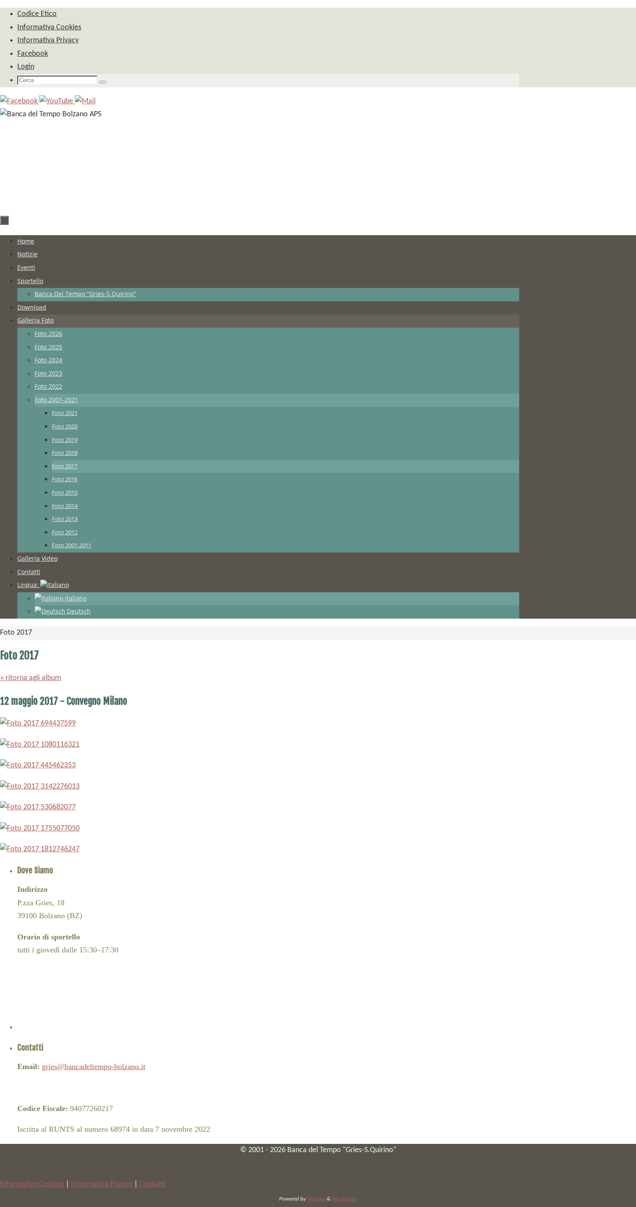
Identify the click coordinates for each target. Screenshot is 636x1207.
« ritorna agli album (30, 678)
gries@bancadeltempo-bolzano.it (93, 1066)
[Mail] (85, 101)
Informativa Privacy (101, 1184)
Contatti (152, 1184)
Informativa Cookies (32, 1184)
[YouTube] (57, 101)
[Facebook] (19, 101)
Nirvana (316, 1199)
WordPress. (344, 1199)
